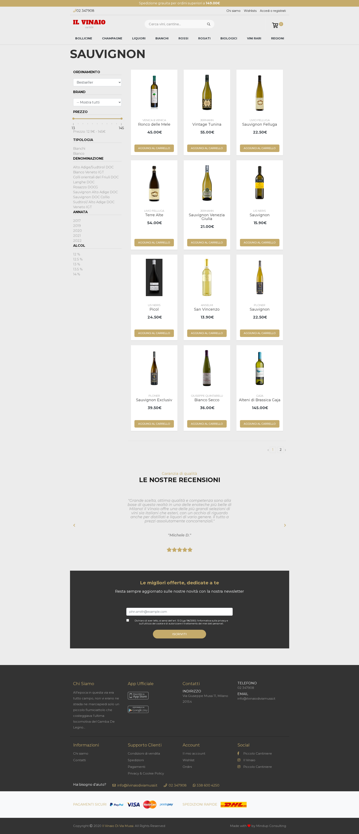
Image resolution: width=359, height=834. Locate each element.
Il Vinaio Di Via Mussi (117, 826)
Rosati (204, 38)
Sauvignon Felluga (259, 124)
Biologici (228, 38)
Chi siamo (233, 11)
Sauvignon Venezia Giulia (207, 217)
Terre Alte (154, 215)
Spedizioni (136, 760)
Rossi (183, 38)
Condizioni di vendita (144, 753)
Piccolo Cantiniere (257, 753)
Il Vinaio (249, 760)
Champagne (112, 38)
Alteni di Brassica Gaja (259, 400)
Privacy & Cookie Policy (146, 773)
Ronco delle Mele (154, 124)
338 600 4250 (208, 785)
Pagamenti (136, 767)
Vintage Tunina (206, 124)
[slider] (73, 119)
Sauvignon (260, 215)
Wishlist (188, 760)
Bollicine (83, 38)
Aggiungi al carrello (154, 148)
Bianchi (161, 38)
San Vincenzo (207, 309)
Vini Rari (254, 38)
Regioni (277, 38)
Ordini (187, 767)
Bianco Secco (206, 400)
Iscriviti (179, 634)
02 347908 (85, 11)
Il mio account (194, 753)
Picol (154, 309)
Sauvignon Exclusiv (154, 400)
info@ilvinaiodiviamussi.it (256, 698)
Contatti (79, 760)
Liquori (138, 38)
